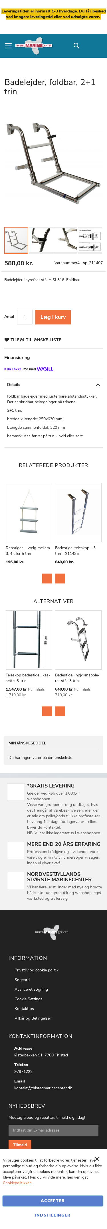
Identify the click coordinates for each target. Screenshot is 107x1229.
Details (13, 384)
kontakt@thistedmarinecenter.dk (43, 1088)
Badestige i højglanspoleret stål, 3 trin (77, 678)
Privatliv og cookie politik (36, 970)
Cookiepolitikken (17, 1183)
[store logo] (33, 46)
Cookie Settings (29, 999)
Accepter (53, 1200)
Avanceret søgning (31, 989)
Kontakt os (24, 1008)
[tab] (53, 385)
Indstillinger (53, 1215)
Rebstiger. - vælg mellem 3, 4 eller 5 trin (28, 550)
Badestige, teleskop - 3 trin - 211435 (75, 550)
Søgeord (22, 979)
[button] (41, 240)
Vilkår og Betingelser (33, 1018)
